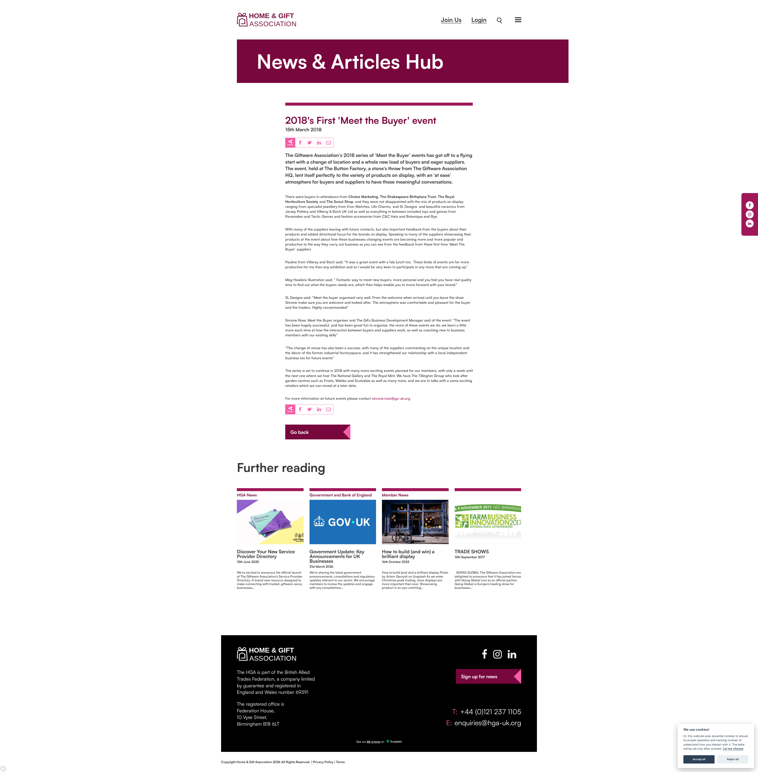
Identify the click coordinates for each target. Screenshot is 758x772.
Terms (340, 762)
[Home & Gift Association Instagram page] (497, 654)
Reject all (732, 759)
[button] (518, 20)
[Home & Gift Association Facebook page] (484, 654)
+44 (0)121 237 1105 (490, 711)
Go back (299, 432)
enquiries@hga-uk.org (488, 722)
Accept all (699, 759)
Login (479, 19)
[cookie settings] (3, 768)
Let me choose (733, 748)
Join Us (451, 19)
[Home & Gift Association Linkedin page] (512, 654)
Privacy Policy (323, 762)
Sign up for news (479, 676)
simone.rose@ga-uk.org (391, 398)
